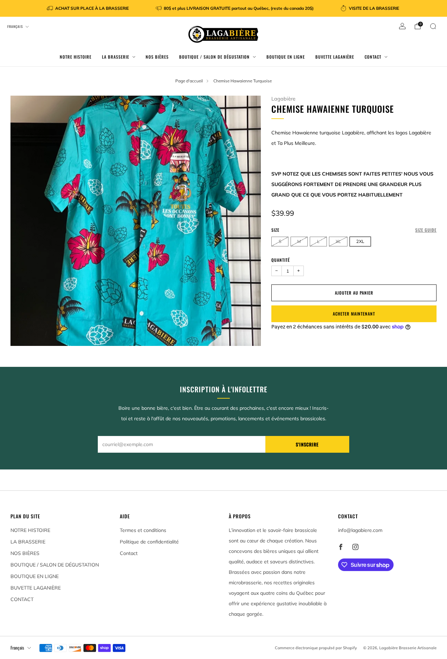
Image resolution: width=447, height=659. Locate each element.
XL (338, 241)
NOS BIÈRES (157, 57)
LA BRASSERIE (115, 57)
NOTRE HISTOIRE (75, 57)
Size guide (426, 230)
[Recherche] (433, 26)
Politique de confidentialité (149, 542)
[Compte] (402, 26)
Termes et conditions (143, 530)
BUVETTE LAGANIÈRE (334, 57)
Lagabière (283, 98)
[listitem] (88, 8)
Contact (129, 553)
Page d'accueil (189, 80)
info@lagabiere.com (360, 530)
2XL (360, 241)
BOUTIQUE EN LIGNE (285, 57)
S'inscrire (307, 444)
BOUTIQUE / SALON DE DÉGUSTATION (214, 57)
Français (15, 26)
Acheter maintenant (354, 314)
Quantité (280, 260)
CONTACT (373, 57)
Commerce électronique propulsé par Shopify (316, 647)
